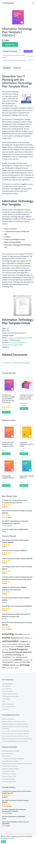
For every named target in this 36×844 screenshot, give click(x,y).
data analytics (6, 646)
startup (12, 665)
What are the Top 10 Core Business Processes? (15, 733)
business (6, 637)
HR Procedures (6, 756)
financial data (5, 649)
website (12, 667)
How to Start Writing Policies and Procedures (15, 741)
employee (20, 646)
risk (31, 660)
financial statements (23, 652)
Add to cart (10, 44)
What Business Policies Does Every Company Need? (17, 738)
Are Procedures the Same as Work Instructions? (15, 736)
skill (20, 662)
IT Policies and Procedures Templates (20, 338)
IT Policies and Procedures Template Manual (14, 60)
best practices (27, 634)
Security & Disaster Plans (9, 776)
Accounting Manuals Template (11, 751)
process (25, 657)
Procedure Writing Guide (9, 781)
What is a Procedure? (8, 719)
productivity (17, 660)
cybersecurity (22, 644)
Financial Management (18, 649)
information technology (13, 655)
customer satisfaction (12, 644)
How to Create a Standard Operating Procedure (16, 731)
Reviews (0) (17, 68)
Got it (3, 841)
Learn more (11, 838)
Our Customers (6, 686)
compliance (23, 641)
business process (17, 638)
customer (4, 644)
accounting (8, 633)
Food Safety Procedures (9, 774)
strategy (17, 665)
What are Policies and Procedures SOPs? (13, 721)
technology (25, 665)
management (6, 657)
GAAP (3, 655)
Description (6, 68)
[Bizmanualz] (8, 3)
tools (4, 668)
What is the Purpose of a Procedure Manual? (15, 724)
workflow (17, 667)
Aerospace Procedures (8, 771)
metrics (13, 657)
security (16, 662)
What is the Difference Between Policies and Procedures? (15, 727)
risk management (7, 662)
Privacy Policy (6, 699)
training (8, 667)
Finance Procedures (7, 753)
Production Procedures (8, 779)
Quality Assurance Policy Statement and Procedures (17, 763)
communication (10, 641)
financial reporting (8, 652)
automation (18, 634)
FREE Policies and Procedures (10, 696)
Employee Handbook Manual (10, 769)
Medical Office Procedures (9, 766)
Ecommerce (13, 646)
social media (26, 662)
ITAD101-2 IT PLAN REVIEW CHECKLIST (17, 363)
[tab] (6, 68)
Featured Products (7, 691)
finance (27, 646)
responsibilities (26, 660)
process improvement (7, 660)
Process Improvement (8, 706)
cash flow (27, 638)
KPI (23, 655)
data (28, 644)
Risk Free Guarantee (8, 704)
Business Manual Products (9, 694)
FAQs (3, 701)
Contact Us (5, 709)
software (5, 665)
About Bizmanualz (7, 684)
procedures (19, 657)
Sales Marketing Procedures (10, 761)
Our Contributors (7, 689)
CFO (31, 638)
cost (30, 641)
